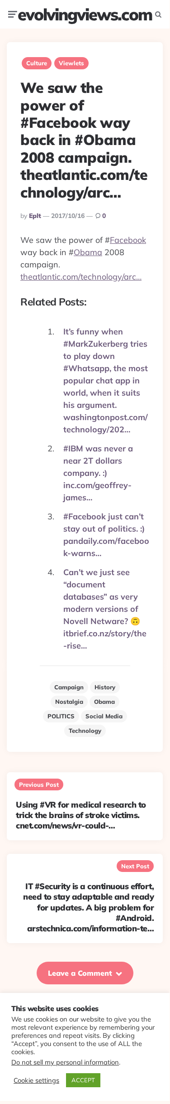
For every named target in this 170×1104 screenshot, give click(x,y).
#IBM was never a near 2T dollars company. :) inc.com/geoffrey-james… (98, 473)
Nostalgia (69, 701)
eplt (35, 215)
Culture (36, 63)
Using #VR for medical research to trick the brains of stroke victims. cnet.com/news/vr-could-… (81, 815)
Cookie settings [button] (36, 1080)
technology (85, 730)
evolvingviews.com (85, 14)
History (104, 687)
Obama (88, 252)
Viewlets (71, 63)
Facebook (128, 240)
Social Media (104, 716)
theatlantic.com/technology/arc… (81, 276)
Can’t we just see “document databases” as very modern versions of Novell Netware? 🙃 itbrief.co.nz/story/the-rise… (104, 609)
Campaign (69, 687)
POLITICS (61, 716)
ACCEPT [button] (83, 1080)
